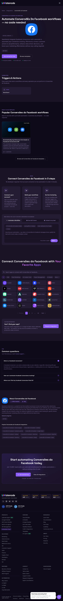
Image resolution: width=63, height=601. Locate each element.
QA (2, 562)
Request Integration (28, 578)
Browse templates (25, 56)
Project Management (39, 277)
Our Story (45, 536)
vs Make (4, 585)
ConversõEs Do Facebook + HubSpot (10, 434)
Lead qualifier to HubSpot (29, 226)
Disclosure (15, 598)
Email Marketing (16, 277)
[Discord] (13, 501)
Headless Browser (27, 526)
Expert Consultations (28, 580)
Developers (5, 557)
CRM (8, 277)
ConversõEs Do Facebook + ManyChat (48, 434)
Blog (44, 522)
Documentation (47, 520)
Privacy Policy (26, 596)
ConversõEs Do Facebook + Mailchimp (29, 434)
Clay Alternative (6, 590)
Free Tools (46, 524)
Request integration (51, 326)
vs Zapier (4, 583)
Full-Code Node (27, 524)
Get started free (24, 474)
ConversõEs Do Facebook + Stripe (46, 437)
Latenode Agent (7, 517)
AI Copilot (26, 533)
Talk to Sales (26, 571)
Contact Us (25, 569)
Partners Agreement (29, 598)
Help (25, 401)
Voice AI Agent (47, 569)
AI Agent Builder (6, 520)
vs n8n (3, 587)
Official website (15, 401)
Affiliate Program (6, 571)
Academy (45, 526)
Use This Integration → (16, 90)
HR (2, 546)
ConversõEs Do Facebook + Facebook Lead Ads (13, 431)
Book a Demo (26, 573)
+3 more (8, 229)
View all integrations (39, 474)
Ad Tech (5, 50)
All (3, 277)
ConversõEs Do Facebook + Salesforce (11, 437)
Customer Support (6, 548)
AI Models (49, 277)
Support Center (27, 576)
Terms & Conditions (17, 596)
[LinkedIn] (6, 501)
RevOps (4, 559)
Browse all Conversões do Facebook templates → (31, 159)
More (56, 277)
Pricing (45, 538)
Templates (25, 531)
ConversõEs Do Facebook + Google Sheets (35, 431)
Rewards (45, 540)
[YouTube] (9, 501)
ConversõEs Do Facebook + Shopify (29, 437)
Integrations (9, 10)
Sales (3, 550)
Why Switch (5, 580)
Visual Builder (26, 517)
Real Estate (5, 541)
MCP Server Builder (7, 522)
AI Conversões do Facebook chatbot (14, 226)
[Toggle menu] (59, 3)
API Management (6, 526)
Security (45, 543)
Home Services (5, 539)
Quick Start (46, 517)
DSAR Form (21, 598)
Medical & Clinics (6, 543)
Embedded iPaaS (6, 529)
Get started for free (9, 56)
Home (3, 10)
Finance (4, 552)
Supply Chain (5, 555)
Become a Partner (6, 569)
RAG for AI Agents (6, 524)
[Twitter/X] (3, 501)
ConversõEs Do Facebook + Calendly (32, 427)
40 (38, 313)
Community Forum (48, 529)
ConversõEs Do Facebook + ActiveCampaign (12, 427)
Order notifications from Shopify (44, 226)
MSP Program (5, 573)
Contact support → (20, 354)
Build (53, 240)
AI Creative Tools (27, 277)
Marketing (4, 536)
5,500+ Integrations (28, 529)
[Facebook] (16, 501)
